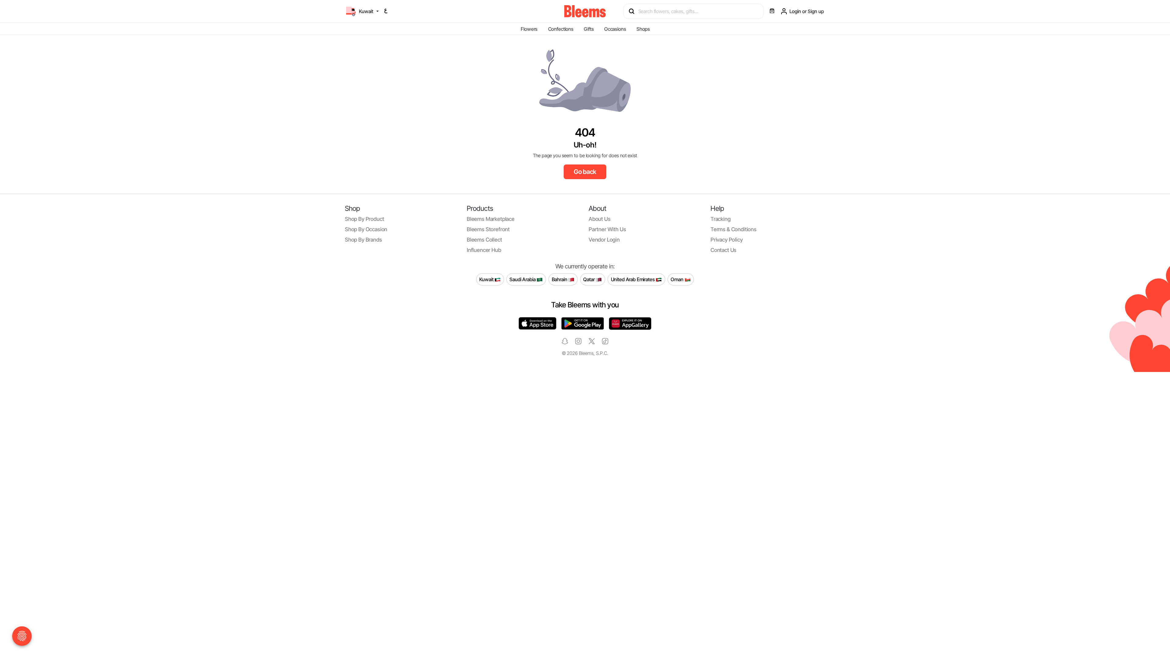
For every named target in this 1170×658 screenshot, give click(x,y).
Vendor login (604, 239)
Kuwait (487, 279)
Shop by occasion (366, 229)
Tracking (721, 219)
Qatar (589, 279)
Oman (677, 279)
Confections (560, 29)
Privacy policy (727, 239)
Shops (643, 29)
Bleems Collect (484, 239)
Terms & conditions (734, 229)
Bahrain (560, 279)
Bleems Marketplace (491, 219)
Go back (585, 171)
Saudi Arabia (523, 279)
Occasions (615, 29)
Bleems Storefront (488, 229)
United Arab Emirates (633, 279)
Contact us (723, 250)
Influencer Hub (484, 250)
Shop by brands (363, 239)
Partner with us (607, 229)
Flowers (529, 29)
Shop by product (364, 219)
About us (600, 219)
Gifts (589, 29)
